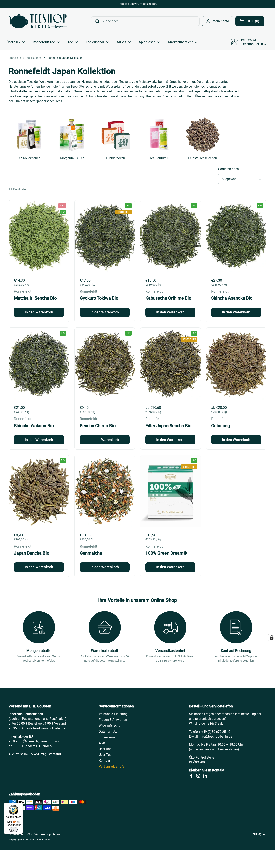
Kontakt (104, 761)
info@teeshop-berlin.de (216, 736)
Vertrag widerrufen (112, 766)
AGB (102, 743)
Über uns (105, 749)
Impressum (107, 737)
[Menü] (20, 805)
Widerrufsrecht (109, 725)
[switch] (13, 829)
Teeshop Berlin (49, 834)
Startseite (15, 57)
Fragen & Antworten (113, 720)
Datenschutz (108, 731)
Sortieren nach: (229, 169)
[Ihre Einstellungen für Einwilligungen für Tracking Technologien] (271, 637)
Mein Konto (221, 21)
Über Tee (105, 755)
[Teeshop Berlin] (38, 21)
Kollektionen (34, 57)
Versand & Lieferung (113, 714)
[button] (249, 21)
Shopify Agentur (17, 839)
